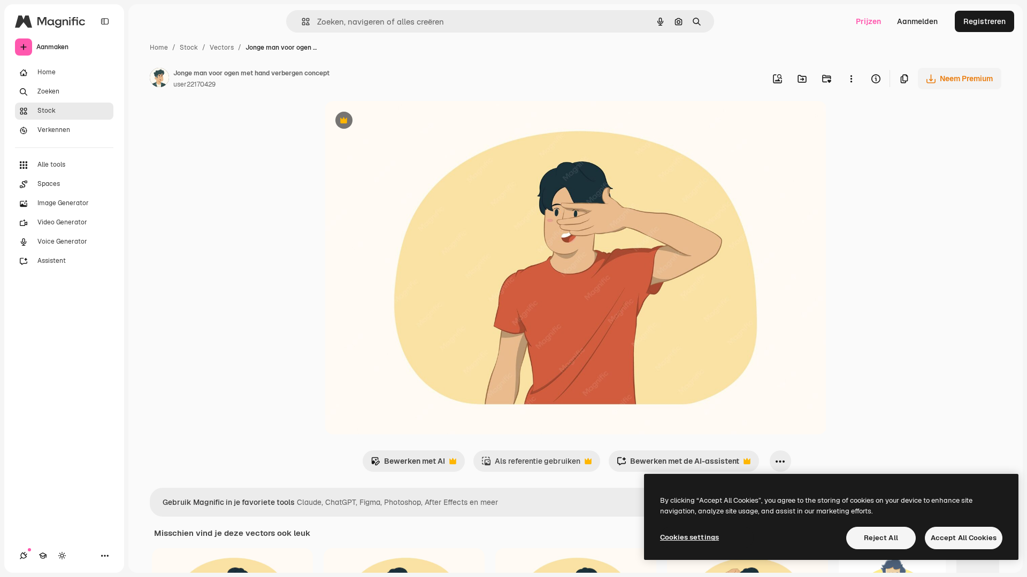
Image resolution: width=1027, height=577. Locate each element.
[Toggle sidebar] (104, 21)
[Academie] (42, 555)
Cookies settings (689, 537)
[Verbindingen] (23, 555)
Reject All (881, 537)
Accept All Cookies (964, 537)
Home (159, 47)
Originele (395, 121)
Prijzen (868, 21)
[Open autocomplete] (301, 22)
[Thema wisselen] (62, 555)
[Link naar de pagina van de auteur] (159, 79)
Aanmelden (917, 21)
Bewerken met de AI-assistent (678, 464)
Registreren (984, 21)
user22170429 (194, 84)
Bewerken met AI (408, 464)
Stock (189, 47)
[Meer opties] (851, 78)
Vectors (222, 47)
